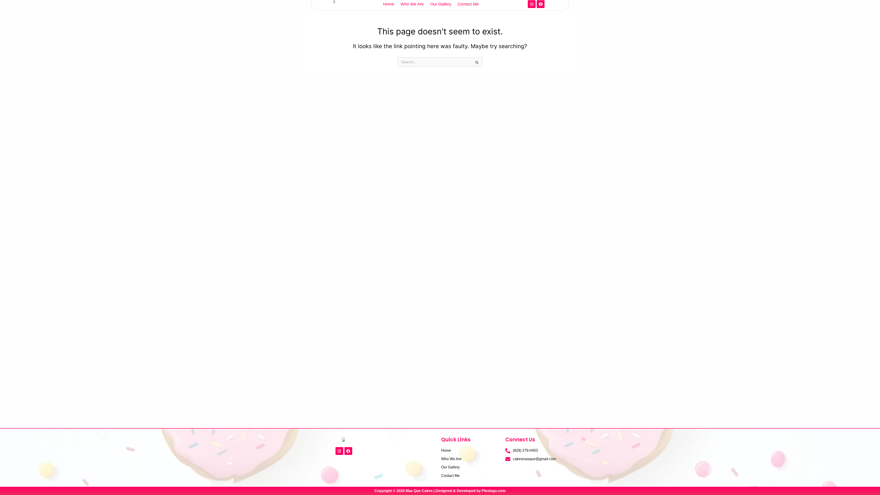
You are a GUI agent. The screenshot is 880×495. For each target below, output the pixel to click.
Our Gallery (440, 4)
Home (388, 4)
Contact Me (468, 4)
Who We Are (412, 4)
